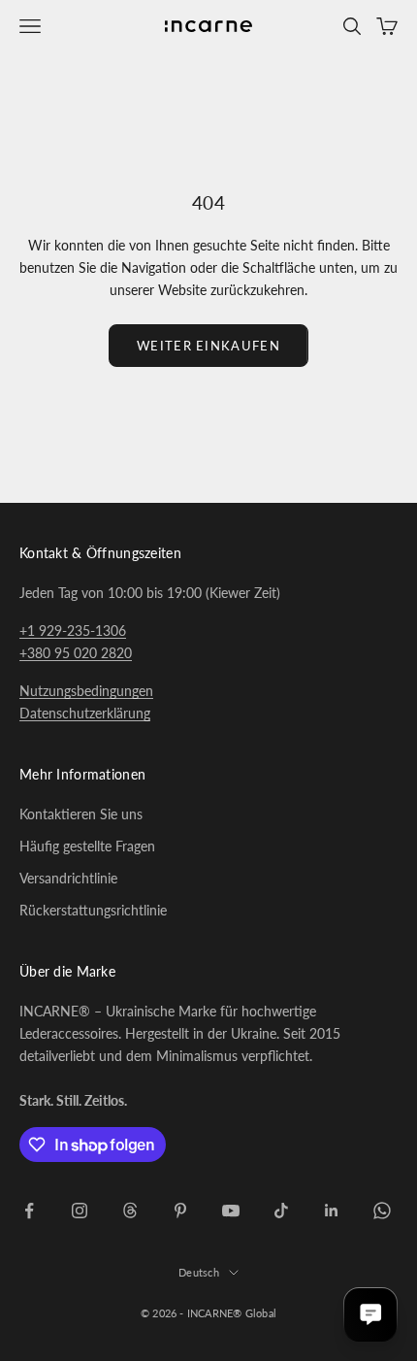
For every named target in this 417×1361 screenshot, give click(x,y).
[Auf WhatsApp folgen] (382, 1210)
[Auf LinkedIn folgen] (331, 1210)
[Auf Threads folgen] (130, 1210)
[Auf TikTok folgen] (281, 1210)
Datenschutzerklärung (84, 713)
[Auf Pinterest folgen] (180, 1210)
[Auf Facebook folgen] (29, 1210)
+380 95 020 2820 (75, 653)
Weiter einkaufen (208, 345)
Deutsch (198, 1272)
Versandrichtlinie (68, 878)
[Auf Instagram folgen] (79, 1210)
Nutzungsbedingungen (86, 690)
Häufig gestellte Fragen (87, 846)
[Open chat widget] (370, 1314)
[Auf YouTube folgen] (231, 1210)
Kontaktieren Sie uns (81, 814)
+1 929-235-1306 (72, 630)
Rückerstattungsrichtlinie (93, 910)
